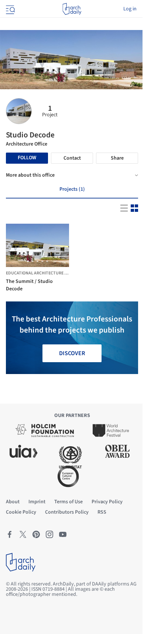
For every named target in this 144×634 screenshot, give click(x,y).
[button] (28, 261)
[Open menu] (9, 9)
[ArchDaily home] (71, 9)
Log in (130, 8)
